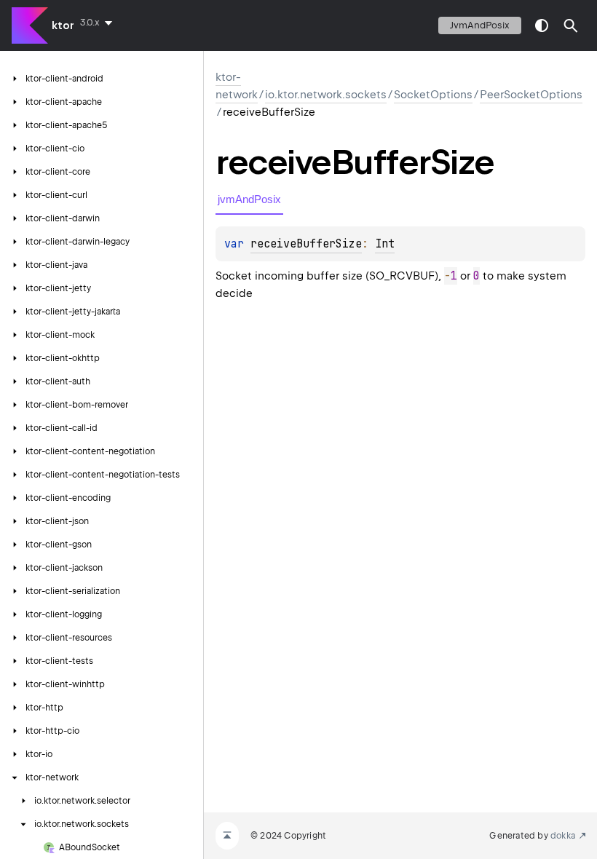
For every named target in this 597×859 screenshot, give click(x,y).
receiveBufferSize (306, 244)
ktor (63, 25)
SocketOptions (433, 94)
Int (385, 244)
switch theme (541, 25)
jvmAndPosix (480, 25)
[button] (570, 25)
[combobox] (99, 22)
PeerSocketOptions (531, 94)
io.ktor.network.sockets (326, 94)
